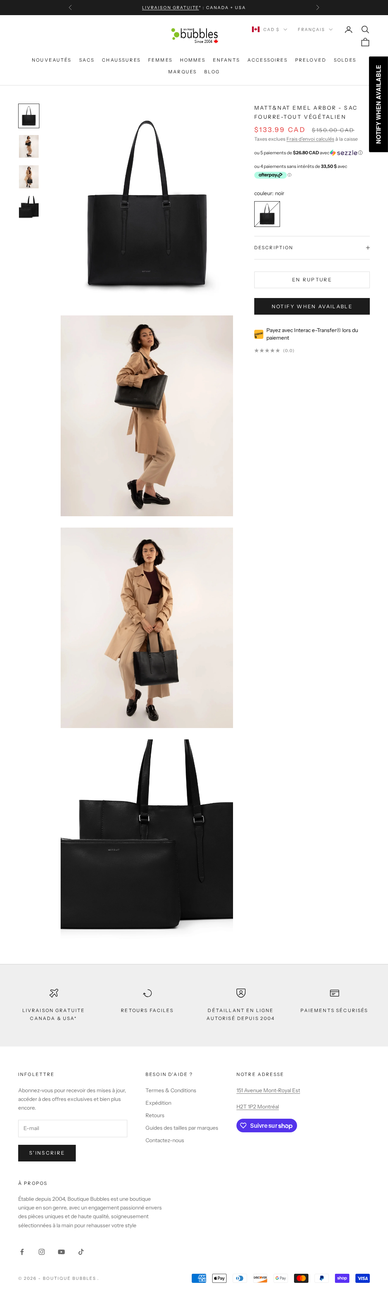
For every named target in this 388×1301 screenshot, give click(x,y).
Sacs (87, 60)
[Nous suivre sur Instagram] (41, 1252)
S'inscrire (47, 1153)
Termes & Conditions (171, 1090)
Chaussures (121, 60)
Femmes (160, 60)
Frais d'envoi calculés (310, 139)
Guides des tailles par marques (182, 1127)
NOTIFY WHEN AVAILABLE (312, 306)
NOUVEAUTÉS (52, 60)
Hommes (192, 60)
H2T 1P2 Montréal (257, 1106)
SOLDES (345, 60)
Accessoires (267, 60)
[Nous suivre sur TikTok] (81, 1252)
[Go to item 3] (28, 207)
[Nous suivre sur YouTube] (61, 1252)
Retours (155, 1115)
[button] (312, 152)
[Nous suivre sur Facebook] (22, 1252)
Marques (182, 72)
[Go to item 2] (28, 177)
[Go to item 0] (28, 116)
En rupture (312, 279)
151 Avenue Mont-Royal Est (268, 1090)
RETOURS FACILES (147, 1010)
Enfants (226, 60)
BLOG (212, 72)
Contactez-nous (165, 1140)
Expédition (158, 1102)
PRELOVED (310, 60)
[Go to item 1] (28, 146)
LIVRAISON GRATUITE (170, 7)
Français (311, 29)
